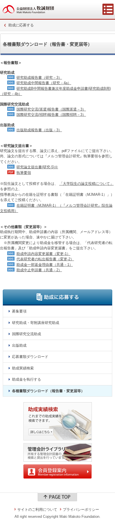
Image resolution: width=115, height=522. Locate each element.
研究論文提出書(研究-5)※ (37, 167)
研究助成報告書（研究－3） (39, 77)
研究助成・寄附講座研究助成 (35, 323)
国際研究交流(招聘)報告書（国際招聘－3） (51, 114)
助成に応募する (21, 25)
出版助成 (19, 345)
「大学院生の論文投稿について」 (86, 183)
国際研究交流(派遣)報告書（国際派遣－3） (51, 109)
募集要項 (19, 311)
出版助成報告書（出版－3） (39, 130)
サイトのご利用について (37, 509)
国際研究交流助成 (26, 334)
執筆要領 (23, 173)
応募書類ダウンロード (30, 357)
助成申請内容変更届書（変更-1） (43, 254)
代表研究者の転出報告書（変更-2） (45, 259)
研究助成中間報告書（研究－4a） (43, 83)
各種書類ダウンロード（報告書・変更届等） (48, 391)
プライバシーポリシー (81, 509)
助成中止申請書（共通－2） (39, 270)
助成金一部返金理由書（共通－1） (44, 265)
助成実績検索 (23, 368)
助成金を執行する (26, 379)
